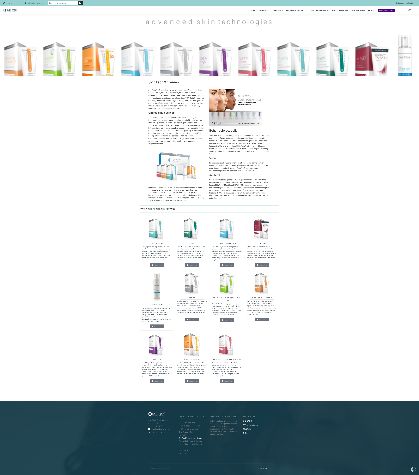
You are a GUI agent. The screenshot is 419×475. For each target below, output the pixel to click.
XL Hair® (182, 435)
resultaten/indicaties (295, 10)
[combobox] (63, 3)
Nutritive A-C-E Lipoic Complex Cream (227, 359)
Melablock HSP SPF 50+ (192, 359)
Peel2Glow (183, 450)
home (253, 10)
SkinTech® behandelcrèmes (190, 438)
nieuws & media (358, 10)
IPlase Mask (262, 243)
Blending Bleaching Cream (262, 298)
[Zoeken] (80, 3)
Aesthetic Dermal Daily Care (190, 441)
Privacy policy (264, 468)
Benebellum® (184, 447)
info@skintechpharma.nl (161, 429)
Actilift (192, 298)
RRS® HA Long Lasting (188, 429)
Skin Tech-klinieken (340, 10)
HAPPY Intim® (185, 453)
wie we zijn (263, 10)
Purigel (192, 243)
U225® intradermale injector (190, 444)
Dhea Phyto (157, 359)
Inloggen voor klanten (406, 3)
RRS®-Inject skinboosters (189, 426)
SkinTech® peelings (187, 423)
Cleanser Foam (156, 305)
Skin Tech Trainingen (320, 10)
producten (276, 10)
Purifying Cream (157, 243)
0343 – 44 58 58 (158, 432)
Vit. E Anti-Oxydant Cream (227, 243)
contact (371, 10)
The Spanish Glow (186, 432)
